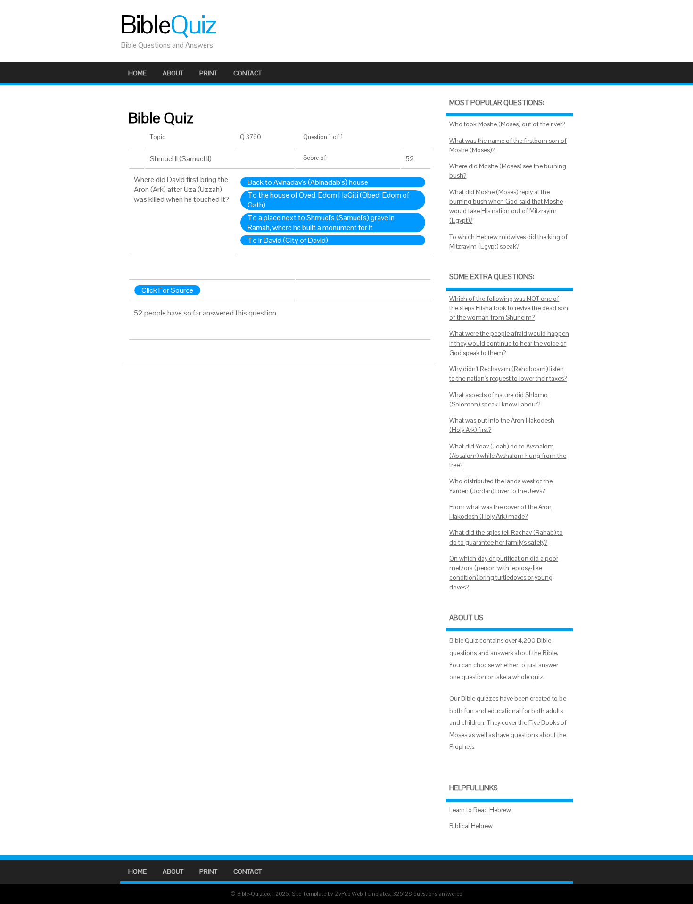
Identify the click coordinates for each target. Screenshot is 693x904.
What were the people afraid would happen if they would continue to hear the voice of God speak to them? (509, 343)
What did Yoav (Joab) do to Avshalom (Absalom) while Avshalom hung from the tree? (507, 456)
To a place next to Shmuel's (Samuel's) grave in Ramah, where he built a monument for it (321, 222)
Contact (247, 73)
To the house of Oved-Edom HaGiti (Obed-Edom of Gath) (328, 200)
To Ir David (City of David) (288, 240)
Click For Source (167, 290)
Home (137, 73)
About (173, 73)
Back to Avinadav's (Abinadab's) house (308, 182)
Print (208, 73)
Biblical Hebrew (471, 826)
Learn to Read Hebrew (480, 810)
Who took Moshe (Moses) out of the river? (507, 124)
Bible (167, 24)
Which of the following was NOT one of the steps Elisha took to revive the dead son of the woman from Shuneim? (508, 308)
